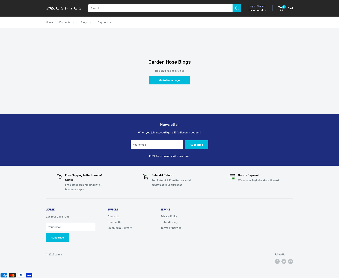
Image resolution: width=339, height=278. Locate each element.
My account (256, 10)
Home (49, 22)
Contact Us (114, 222)
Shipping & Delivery (120, 227)
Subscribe (196, 144)
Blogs (84, 22)
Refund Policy (169, 222)
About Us (113, 216)
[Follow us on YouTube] (290, 261)
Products (65, 22)
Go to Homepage (169, 80)
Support (103, 22)
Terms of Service (171, 227)
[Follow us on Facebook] (277, 261)
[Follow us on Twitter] (283, 261)
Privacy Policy (169, 216)
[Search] (237, 8)
